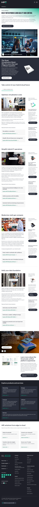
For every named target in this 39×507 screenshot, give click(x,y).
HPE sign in (29, 482)
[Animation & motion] (4, 483)
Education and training (30, 471)
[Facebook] (10, 475)
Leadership (16, 471)
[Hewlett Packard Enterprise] (4, 2)
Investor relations (17, 469)
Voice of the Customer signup (31, 484)
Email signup (29, 473)
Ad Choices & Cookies (12, 499)
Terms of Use (6, 499)
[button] (34, 2)
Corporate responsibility (18, 462)
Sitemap (17, 499)
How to (4, 460)
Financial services (30, 477)
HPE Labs (16, 464)
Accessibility (17, 459)
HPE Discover (29, 459)
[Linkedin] (2, 475)
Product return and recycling (19, 480)
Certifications (29, 489)
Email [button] (4, 466)
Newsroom (28, 462)
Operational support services (19, 478)
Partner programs (30, 493)
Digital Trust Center (30, 469)
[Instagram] (6, 475)
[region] (19, 69)
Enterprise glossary (30, 475)
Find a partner (29, 491)
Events (28, 457)
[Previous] (2, 351)
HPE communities (30, 479)
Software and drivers (18, 483)
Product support (17, 481)
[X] (4, 475)
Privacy (2, 499)
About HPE (16, 457)
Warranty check (17, 485)
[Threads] (8, 475)
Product (5, 463)
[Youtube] (2, 477)
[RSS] (4, 477)
